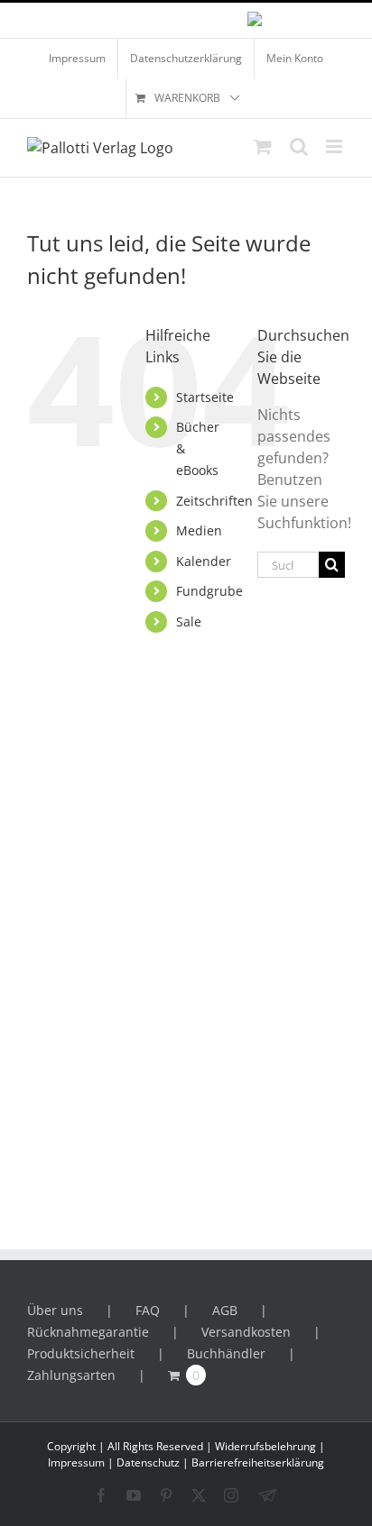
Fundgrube (209, 590)
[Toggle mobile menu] (335, 146)
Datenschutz (148, 1462)
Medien (199, 530)
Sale (188, 621)
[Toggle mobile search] (299, 146)
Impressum (76, 1462)
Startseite (205, 397)
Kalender (203, 561)
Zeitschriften (214, 500)
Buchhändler (226, 1353)
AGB (224, 1310)
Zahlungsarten (71, 1375)
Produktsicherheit (81, 1353)
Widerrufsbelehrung (265, 1446)
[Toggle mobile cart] (263, 146)
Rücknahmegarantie (88, 1331)
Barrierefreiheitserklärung (257, 1462)
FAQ (147, 1310)
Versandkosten (246, 1331)
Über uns (55, 1310)
